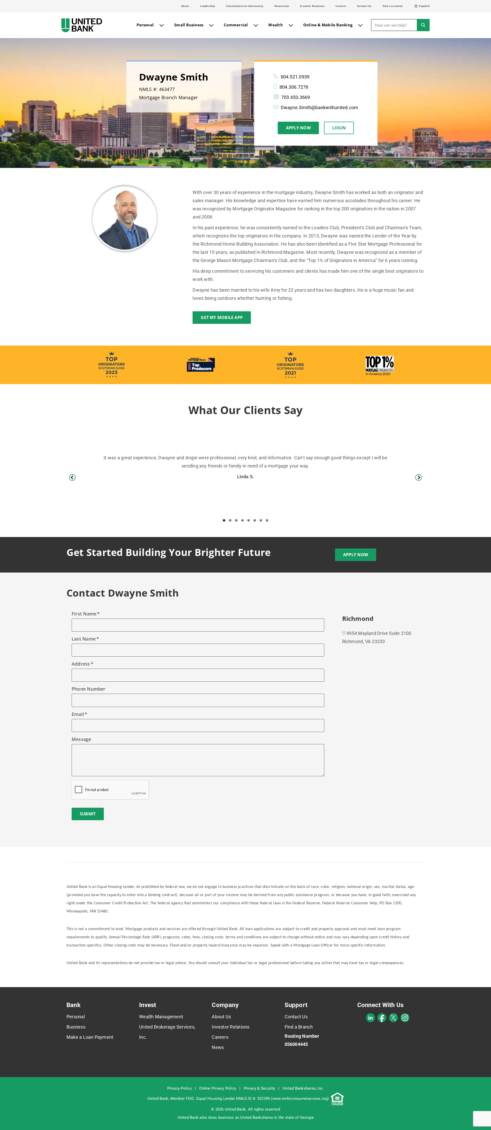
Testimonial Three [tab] (236, 520)
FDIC (190, 1098)
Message (81, 739)
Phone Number (89, 689)
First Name (84, 614)
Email (78, 714)
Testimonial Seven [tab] (261, 520)
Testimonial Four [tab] (242, 520)
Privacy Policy (179, 1088)
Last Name (84, 639)
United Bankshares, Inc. (303, 1088)
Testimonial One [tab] (224, 520)
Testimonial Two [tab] (230, 520)
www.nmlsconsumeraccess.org (300, 1098)
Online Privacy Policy (217, 1088)
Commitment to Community (244, 6)
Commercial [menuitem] (236, 24)
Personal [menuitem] (145, 24)
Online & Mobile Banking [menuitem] (327, 24)
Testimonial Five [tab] (248, 520)
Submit (88, 814)
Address (81, 664)
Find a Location (393, 6)
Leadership (207, 6)
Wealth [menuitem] (275, 24)
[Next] (418, 477)
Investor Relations (312, 6)
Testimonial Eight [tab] (267, 520)
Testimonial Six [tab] (254, 520)
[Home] (81, 25)
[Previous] (72, 477)
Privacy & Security (259, 1088)
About (185, 6)
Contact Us (364, 6)
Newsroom (281, 6)
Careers (341, 6)
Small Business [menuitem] (188, 24)
